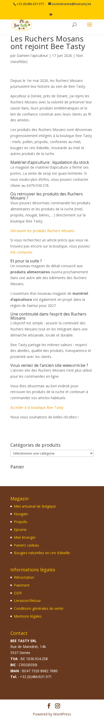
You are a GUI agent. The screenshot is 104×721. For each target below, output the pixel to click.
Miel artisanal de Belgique (35, 506)
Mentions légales (28, 616)
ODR (18, 593)
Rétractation (24, 577)
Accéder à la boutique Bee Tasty (36, 407)
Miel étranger (25, 537)
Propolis (20, 522)
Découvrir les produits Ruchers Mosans (42, 230)
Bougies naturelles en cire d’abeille (42, 553)
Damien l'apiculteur (32, 55)
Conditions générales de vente (38, 608)
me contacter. (21, 252)
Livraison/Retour (27, 600)
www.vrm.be (74, 365)
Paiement (22, 585)
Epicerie (20, 529)
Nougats (21, 514)
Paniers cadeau (26, 545)
